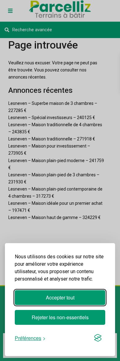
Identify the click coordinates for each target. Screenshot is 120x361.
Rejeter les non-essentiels (60, 317)
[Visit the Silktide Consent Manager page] (97, 337)
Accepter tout (60, 297)
